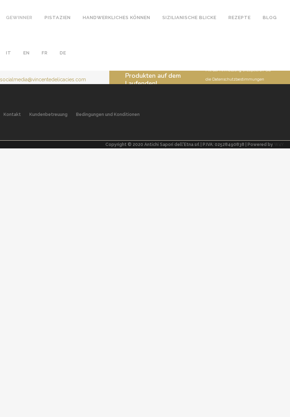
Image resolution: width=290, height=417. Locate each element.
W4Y (279, 144)
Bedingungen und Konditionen (108, 114)
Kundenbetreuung (48, 114)
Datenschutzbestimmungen (238, 79)
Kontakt (12, 114)
